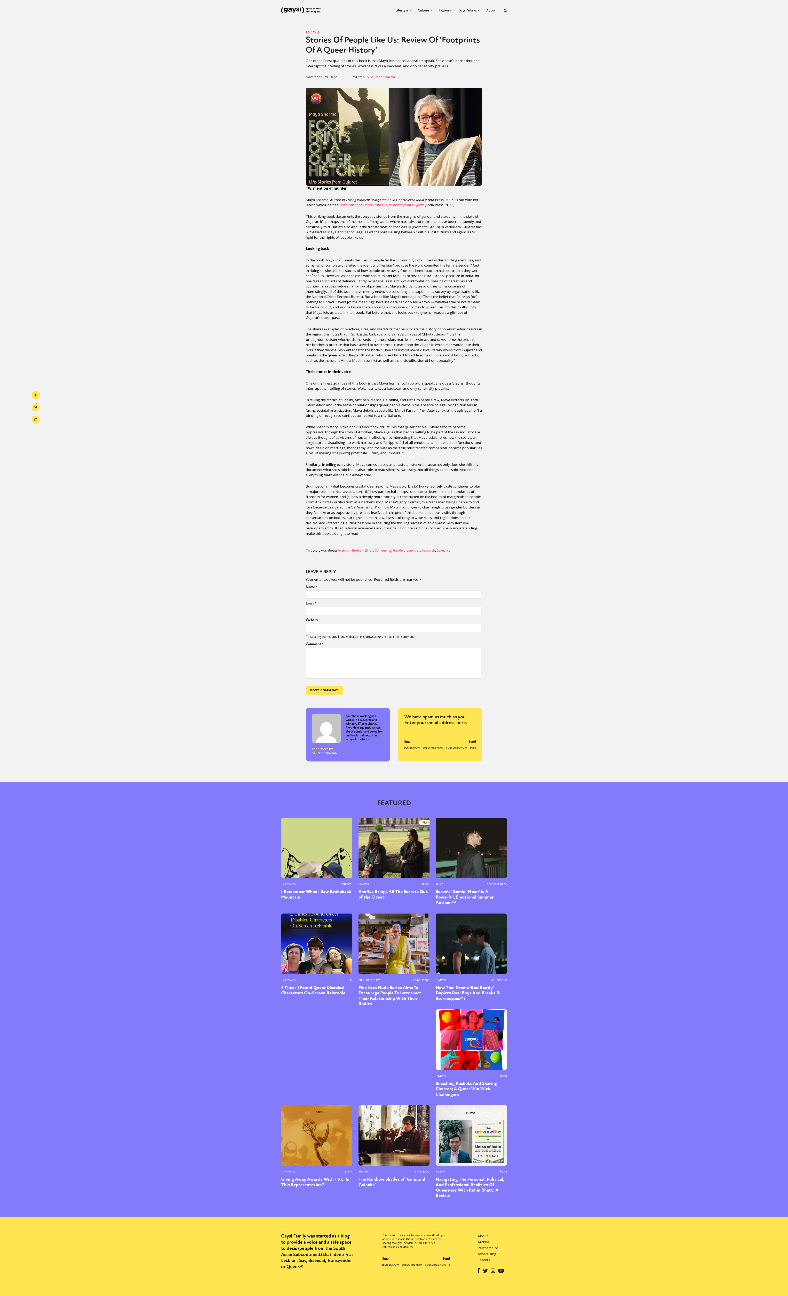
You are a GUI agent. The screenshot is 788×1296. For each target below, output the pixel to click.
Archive (484, 1242)
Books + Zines (362, 550)
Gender (398, 550)
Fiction (444, 10)
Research (428, 550)
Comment (314, 644)
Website (312, 620)
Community (383, 550)
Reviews (312, 32)
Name (311, 587)
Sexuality (443, 550)
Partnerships (488, 1248)
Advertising (487, 1253)
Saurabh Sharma (382, 77)
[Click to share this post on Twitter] (36, 407)
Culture (423, 10)
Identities (412, 550)
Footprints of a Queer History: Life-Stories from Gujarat (382, 205)
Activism (344, 550)
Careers (484, 1259)
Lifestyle (401, 10)
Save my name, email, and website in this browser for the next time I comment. (362, 637)
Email (311, 603)
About (491, 10)
